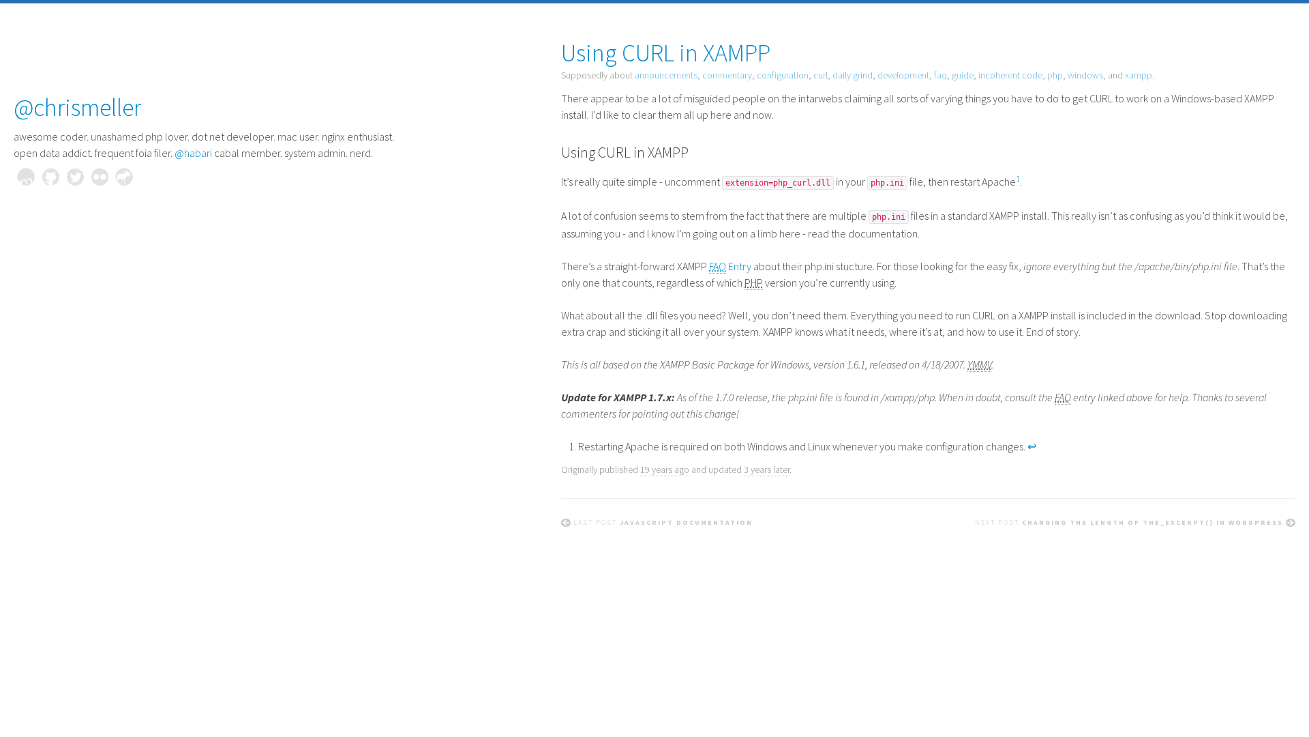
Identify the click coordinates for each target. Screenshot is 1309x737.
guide (963, 75)
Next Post (1129, 522)
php (1055, 75)
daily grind (852, 75)
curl (820, 75)
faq (940, 75)
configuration (783, 75)
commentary (727, 75)
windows (1085, 75)
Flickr (99, 177)
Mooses (124, 177)
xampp (1138, 75)
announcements (666, 75)
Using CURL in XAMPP (665, 53)
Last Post (663, 522)
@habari (193, 153)
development (903, 75)
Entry (730, 266)
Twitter (75, 177)
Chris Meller (26, 177)
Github (50, 177)
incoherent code (1010, 75)
